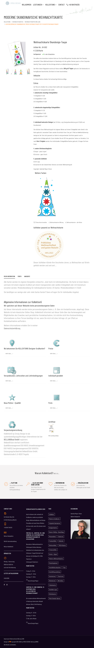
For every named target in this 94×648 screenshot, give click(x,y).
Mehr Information (9, 276)
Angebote (27, 276)
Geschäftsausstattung (54, 572)
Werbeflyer (60, 581)
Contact (61, 4)
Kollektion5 (50, 4)
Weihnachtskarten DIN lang (32, 22)
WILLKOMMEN (26, 4)
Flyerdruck (60, 576)
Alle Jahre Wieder (32, 618)
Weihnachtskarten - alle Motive (74, 222)
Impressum (6, 639)
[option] (6, 71)
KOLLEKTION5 (7, 22)
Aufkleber (51, 514)
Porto (19, 276)
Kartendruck (52, 576)
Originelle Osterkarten (54, 523)
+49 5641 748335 (8, 527)
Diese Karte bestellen (41, 222)
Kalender (61, 541)
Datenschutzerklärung (12, 328)
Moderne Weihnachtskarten (56, 558)
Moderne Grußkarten (54, 519)
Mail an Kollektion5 (8, 546)
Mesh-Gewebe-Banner (54, 598)
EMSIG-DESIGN (26, 642)
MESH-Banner (62, 545)
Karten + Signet (53, 554)
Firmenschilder (53, 550)
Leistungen (37, 4)
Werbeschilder (52, 545)
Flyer (64, 567)
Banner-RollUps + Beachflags (56, 532)
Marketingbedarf (53, 563)
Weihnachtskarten (17, 22)
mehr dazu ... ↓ (9, 353)
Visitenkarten (52, 585)
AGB (23, 639)
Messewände (52, 536)
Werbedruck (52, 581)
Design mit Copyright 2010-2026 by (13, 642)
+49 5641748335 (73, 4)
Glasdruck (60, 536)
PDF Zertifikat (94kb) (53, 436)
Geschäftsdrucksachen (55, 567)
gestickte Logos (53, 589)
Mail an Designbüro (8, 536)
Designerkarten (53, 528)
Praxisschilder (52, 541)
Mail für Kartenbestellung (10, 541)
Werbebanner (52, 594)
